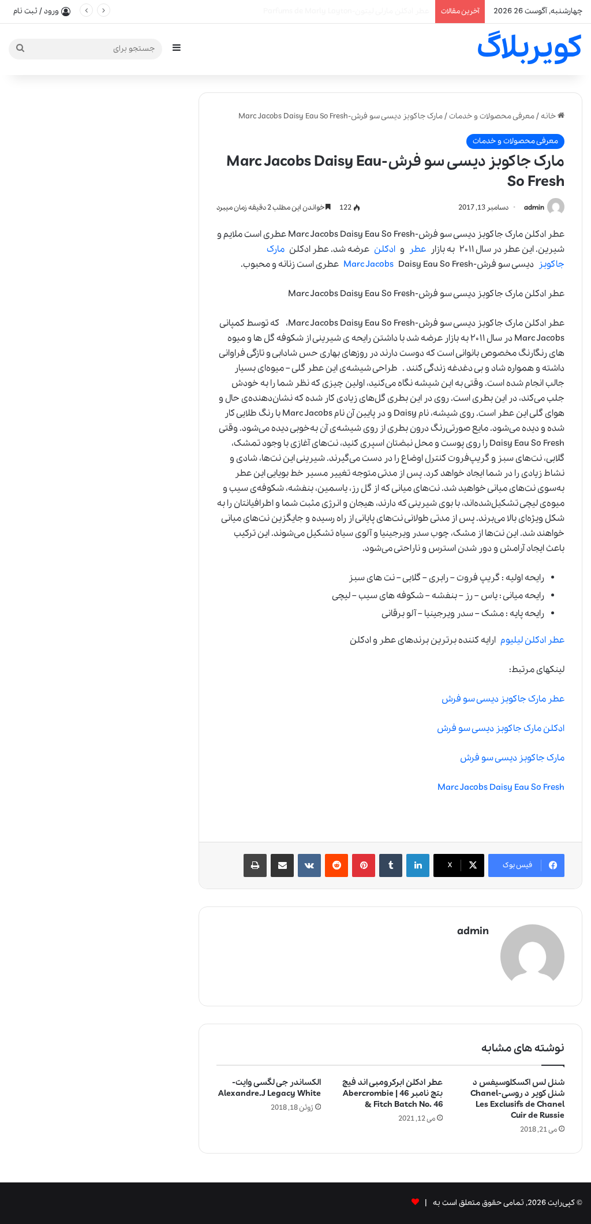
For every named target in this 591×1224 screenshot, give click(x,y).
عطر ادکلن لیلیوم (532, 640)
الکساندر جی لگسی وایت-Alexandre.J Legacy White (269, 1088)
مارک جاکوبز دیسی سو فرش (512, 758)
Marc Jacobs (368, 264)
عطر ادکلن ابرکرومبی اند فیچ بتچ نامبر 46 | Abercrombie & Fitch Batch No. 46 (392, 1093)
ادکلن (384, 249)
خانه (549, 116)
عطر (417, 249)
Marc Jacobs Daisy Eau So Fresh (500, 787)
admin (534, 207)
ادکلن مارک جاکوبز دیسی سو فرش (500, 728)
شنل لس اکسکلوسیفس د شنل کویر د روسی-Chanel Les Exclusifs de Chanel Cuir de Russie (517, 1099)
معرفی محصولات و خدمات (491, 116)
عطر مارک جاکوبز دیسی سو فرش (503, 699)
